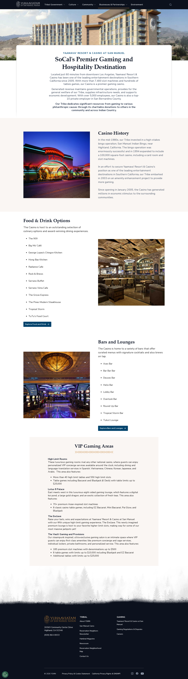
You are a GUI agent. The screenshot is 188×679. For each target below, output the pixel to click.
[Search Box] (170, 4)
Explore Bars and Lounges (111, 428)
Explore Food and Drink (35, 324)
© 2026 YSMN (50, 673)
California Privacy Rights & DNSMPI (106, 673)
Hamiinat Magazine (87, 639)
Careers (120, 634)
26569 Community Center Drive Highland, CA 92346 (58, 629)
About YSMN (85, 621)
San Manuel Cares (87, 626)
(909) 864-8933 (52, 635)
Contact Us (84, 656)
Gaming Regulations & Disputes (129, 629)
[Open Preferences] (5, 674)
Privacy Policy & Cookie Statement (76, 673)
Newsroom (84, 643)
